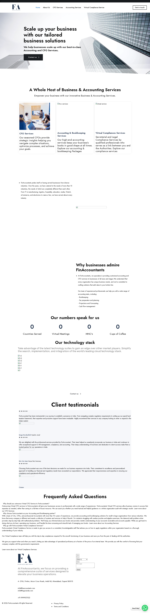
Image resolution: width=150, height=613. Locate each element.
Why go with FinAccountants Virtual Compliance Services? (23, 525)
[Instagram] (101, 603)
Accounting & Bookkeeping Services (71, 134)
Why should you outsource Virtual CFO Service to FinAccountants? (26, 503)
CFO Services (26, 133)
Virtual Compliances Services (110, 133)
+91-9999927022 (24, 597)
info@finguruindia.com (25, 591)
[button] (75, 503)
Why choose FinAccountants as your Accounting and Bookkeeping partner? (29, 513)
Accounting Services (112, 523)
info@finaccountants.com (26, 588)
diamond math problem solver (133, 518)
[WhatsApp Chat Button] (145, 608)
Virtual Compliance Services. (27, 549)
